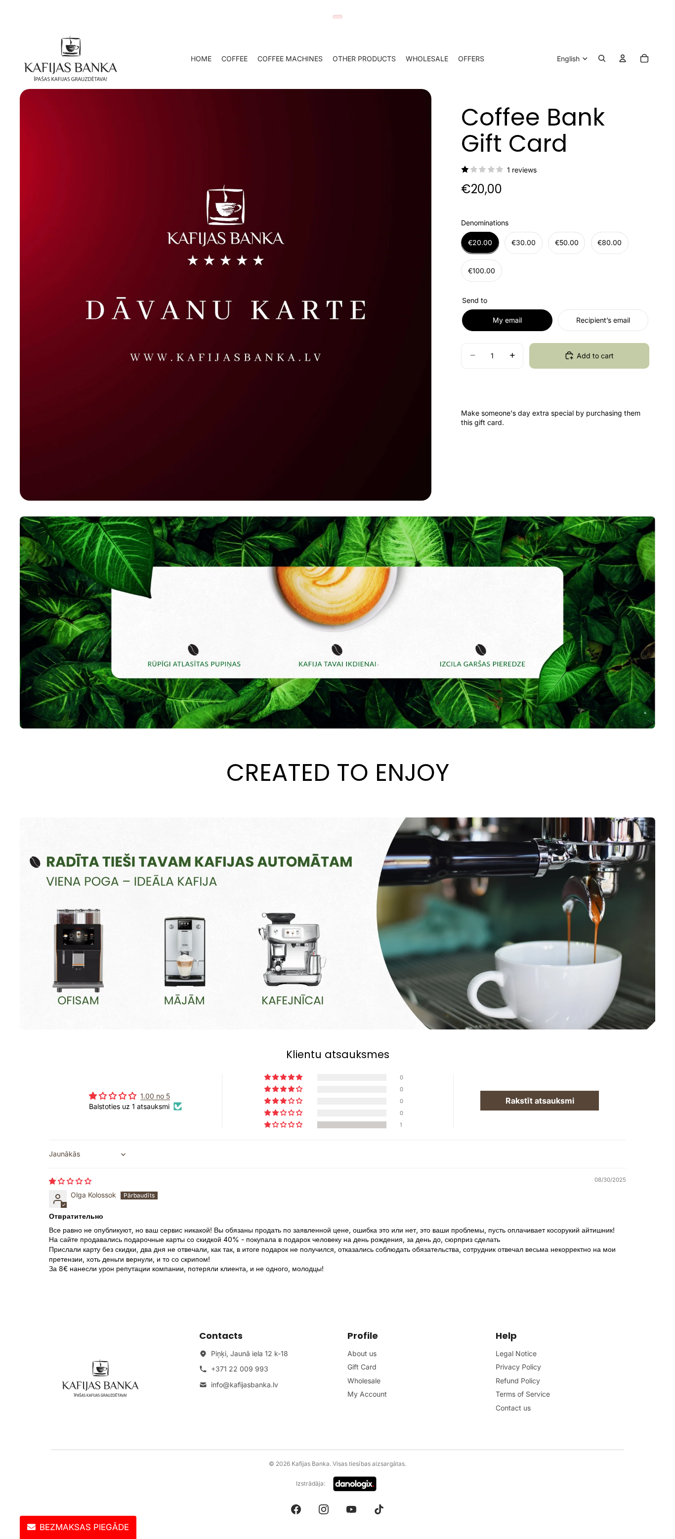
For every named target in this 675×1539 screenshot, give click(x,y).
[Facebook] (296, 1509)
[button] (284, 1124)
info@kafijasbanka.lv (244, 1384)
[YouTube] (351, 1509)
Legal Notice (516, 1353)
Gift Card (362, 1367)
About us (362, 1353)
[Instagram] (324, 1509)
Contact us (513, 1408)
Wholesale (363, 1380)
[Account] (622, 58)
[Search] (602, 58)
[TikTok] (379, 1509)
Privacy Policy (518, 1367)
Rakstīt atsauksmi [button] (540, 1101)
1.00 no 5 (155, 1096)
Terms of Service (523, 1394)
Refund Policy (518, 1380)
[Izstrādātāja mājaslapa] (355, 1484)
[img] (70, 1181)
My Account (367, 1394)
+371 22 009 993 (239, 1369)
